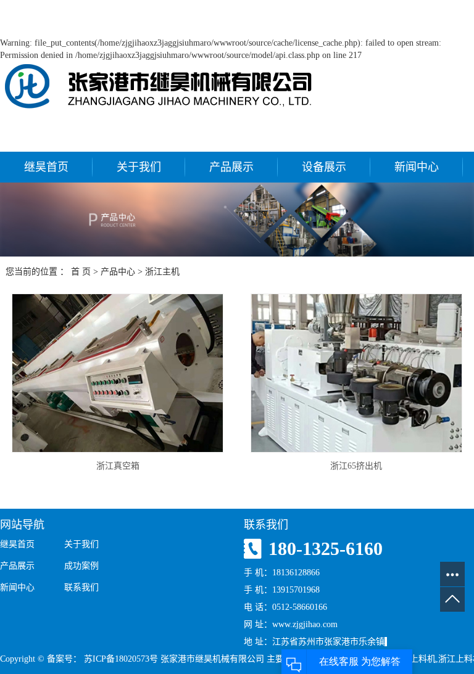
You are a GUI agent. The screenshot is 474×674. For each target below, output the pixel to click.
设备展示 (324, 167)
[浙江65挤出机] (356, 373)
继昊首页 (46, 167)
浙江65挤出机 (356, 466)
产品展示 (231, 167)
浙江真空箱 (117, 466)
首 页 (81, 271)
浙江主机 (162, 271)
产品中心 (118, 271)
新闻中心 (416, 167)
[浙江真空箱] (117, 373)
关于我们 (139, 167)
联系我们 (81, 587)
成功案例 (81, 565)
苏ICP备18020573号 (121, 659)
